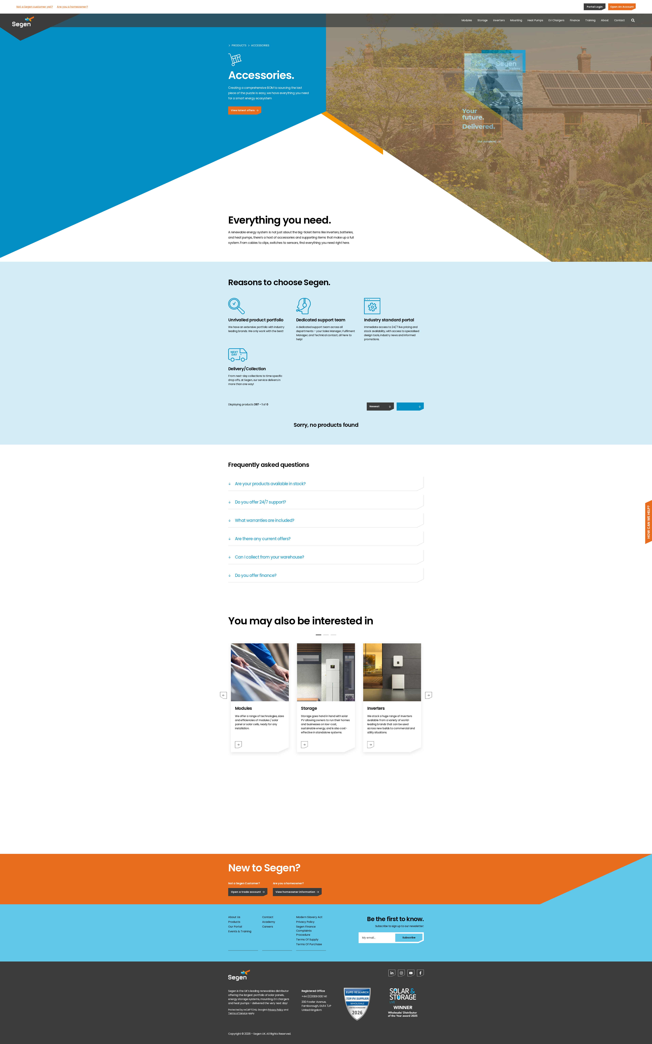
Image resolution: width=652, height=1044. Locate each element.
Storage (482, 20)
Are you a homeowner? (72, 7)
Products (239, 45)
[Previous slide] (223, 695)
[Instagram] (401, 973)
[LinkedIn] (391, 973)
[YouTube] (411, 973)
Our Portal (235, 927)
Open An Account (622, 6)
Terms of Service (237, 1013)
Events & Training (239, 931)
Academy (268, 922)
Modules (466, 20)
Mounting (516, 20)
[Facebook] (420, 973)
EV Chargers (556, 20)
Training (590, 20)
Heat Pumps (535, 20)
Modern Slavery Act (309, 917)
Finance (575, 20)
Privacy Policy (305, 922)
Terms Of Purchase (309, 944)
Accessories (260, 45)
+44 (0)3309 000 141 (314, 996)
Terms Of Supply (307, 939)
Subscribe (408, 937)
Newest (374, 406)
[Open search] (633, 20)
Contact (619, 20)
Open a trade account (246, 892)
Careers (267, 927)
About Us (234, 917)
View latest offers (243, 110)
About (605, 20)
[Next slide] (428, 695)
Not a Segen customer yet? (34, 7)
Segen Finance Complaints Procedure (306, 931)
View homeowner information (295, 892)
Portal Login (595, 6)
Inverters (499, 20)
